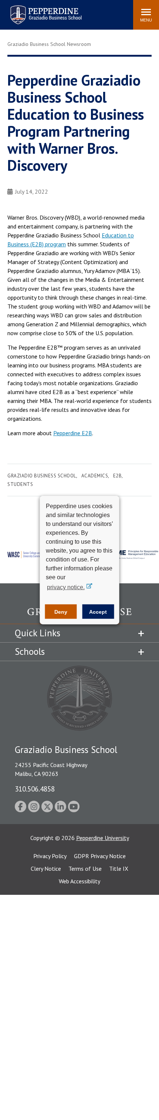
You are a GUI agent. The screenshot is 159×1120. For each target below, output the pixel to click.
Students (20, 484)
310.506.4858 (35, 788)
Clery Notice (46, 868)
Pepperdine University (102, 837)
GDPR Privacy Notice (100, 856)
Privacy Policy (50, 856)
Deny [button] (60, 611)
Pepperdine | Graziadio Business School (36, 10)
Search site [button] (26, 11)
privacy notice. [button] (66, 587)
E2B (117, 476)
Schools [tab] (30, 651)
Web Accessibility (79, 881)
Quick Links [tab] (37, 633)
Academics (94, 476)
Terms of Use (85, 868)
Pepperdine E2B (72, 433)
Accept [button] (98, 611)
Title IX (118, 868)
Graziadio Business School (41, 476)
